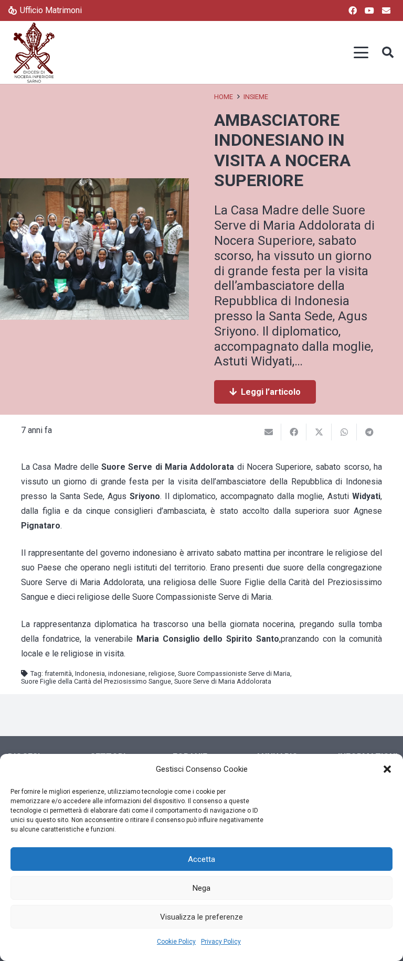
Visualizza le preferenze (201, 917)
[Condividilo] (293, 432)
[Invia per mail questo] (268, 432)
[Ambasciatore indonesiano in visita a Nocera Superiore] (94, 185)
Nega (201, 888)
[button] (387, 769)
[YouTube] (369, 10)
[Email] (386, 10)
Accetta (201, 859)
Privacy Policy (221, 941)
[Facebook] (352, 10)
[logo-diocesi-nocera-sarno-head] (33, 52)
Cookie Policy (176, 941)
